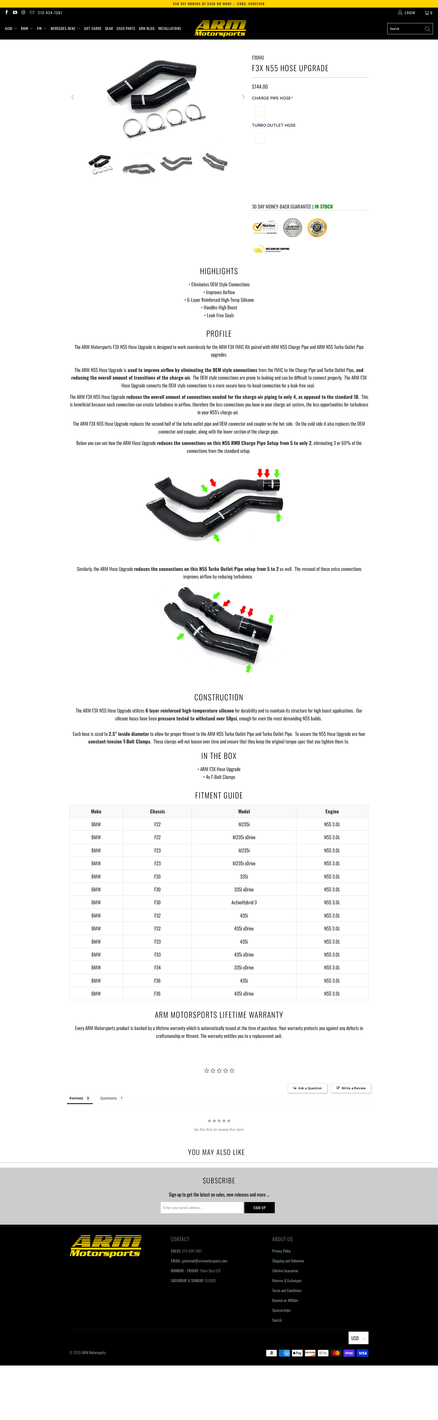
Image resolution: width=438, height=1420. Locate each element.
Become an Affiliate (285, 1300)
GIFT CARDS (93, 28)
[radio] (260, 111)
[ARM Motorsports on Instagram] (23, 12)
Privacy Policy (281, 1251)
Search (277, 1320)
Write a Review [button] (354, 1088)
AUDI (9, 28)
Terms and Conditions (287, 1290)
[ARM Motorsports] (220, 28)
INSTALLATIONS (169, 28)
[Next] (243, 97)
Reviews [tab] (76, 1098)
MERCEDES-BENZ (64, 28)
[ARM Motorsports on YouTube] (14, 12)
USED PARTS (126, 28)
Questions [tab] (108, 1098)
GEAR (109, 28)
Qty (254, 169)
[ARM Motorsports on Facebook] (6, 12)
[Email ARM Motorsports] (31, 12)
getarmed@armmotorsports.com (204, 1260)
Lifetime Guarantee (285, 1270)
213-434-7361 (50, 12)
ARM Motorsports (94, 1352)
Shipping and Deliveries (288, 1260)
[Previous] (73, 97)
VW (40, 28)
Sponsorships (281, 1310)
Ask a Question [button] (310, 1088)
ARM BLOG (147, 28)
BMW (25, 28)
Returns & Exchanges (287, 1280)
